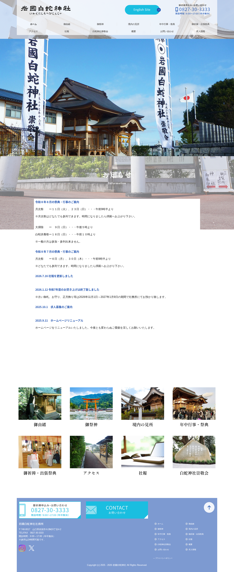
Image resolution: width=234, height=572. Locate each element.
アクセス (33, 31)
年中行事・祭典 (167, 24)
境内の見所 (133, 24)
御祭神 (100, 24)
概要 (133, 31)
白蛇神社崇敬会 (100, 31)
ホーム (33, 24)
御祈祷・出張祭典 (201, 24)
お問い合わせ (167, 31)
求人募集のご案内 (61, 307)
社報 (67, 31)
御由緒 (67, 24)
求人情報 (200, 31)
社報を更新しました (60, 276)
